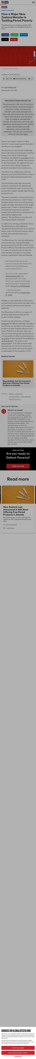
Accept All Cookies (18, 1048)
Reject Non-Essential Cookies (18, 1053)
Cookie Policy (18, 1056)
